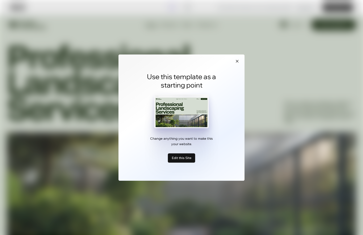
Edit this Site (181, 158)
